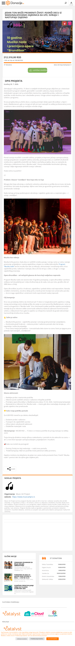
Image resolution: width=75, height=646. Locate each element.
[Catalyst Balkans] (11, 612)
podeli (12, 469)
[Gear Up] (52, 612)
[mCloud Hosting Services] (33, 612)
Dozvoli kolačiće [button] (52, 639)
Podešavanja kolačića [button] (37, 639)
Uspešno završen (40, 70)
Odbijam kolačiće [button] (22, 639)
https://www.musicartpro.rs (23, 497)
